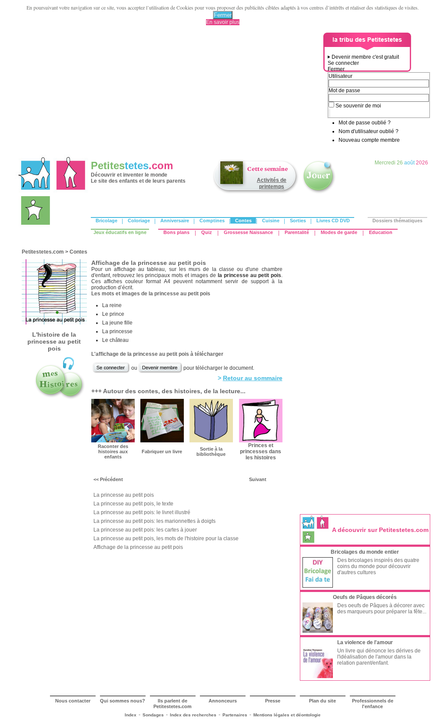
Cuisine (270, 220)
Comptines (212, 220)
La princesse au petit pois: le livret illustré (141, 512)
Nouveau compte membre (369, 140)
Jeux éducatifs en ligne (119, 232)
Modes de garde (339, 232)
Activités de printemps (271, 183)
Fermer (223, 15)
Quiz (206, 232)
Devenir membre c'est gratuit (365, 57)
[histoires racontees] (59, 398)
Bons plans (176, 232)
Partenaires (234, 714)
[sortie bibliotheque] (211, 441)
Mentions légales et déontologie (287, 714)
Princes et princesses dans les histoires (260, 451)
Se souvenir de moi (358, 106)
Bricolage (106, 220)
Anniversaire (174, 220)
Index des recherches (193, 714)
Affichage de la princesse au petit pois (138, 547)
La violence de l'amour (365, 642)
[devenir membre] (160, 372)
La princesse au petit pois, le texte (133, 504)
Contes (243, 220)
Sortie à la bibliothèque (211, 451)
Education (380, 232)
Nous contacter (72, 700)
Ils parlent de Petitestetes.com (172, 703)
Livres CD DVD (333, 220)
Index (130, 714)
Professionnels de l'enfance (372, 703)
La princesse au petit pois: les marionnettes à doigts (154, 521)
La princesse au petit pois (123, 495)
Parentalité (297, 232)
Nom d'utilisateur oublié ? (369, 131)
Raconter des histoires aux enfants (113, 451)
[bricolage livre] (162, 441)
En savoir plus (222, 22)
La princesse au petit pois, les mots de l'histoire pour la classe (166, 538)
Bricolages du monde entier (365, 552)
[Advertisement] (171, 93)
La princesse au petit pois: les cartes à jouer (145, 530)
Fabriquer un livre (162, 451)
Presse (272, 700)
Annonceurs (223, 700)
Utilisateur (340, 76)
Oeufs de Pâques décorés (365, 597)
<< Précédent (108, 479)
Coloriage (139, 220)
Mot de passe (344, 90)
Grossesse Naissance (248, 232)
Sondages (153, 714)
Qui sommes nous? (122, 700)
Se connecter (343, 63)
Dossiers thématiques (397, 220)
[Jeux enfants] (319, 193)
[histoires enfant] (113, 441)
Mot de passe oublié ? (365, 123)
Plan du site (322, 700)
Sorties (298, 220)
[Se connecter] (111, 372)
